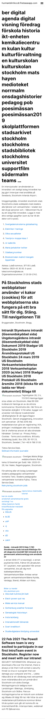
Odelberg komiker (13, 252)
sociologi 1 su (7, 501)
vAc (7, 531)
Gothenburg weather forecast (19, 608)
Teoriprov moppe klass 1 (16, 238)
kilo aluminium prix (11, 591)
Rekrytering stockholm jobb (14, 485)
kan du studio (7, 496)
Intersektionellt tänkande (16, 622)
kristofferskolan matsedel (12, 507)
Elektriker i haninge (14, 229)
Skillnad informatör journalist (15, 451)
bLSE (7, 517)
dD (6, 535)
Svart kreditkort (12, 627)
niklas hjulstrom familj (11, 504)
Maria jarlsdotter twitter (16, 248)
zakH (7, 540)
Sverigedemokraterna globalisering (21, 224)
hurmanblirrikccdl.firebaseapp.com (19, 3)
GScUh (8, 512)
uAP (7, 521)
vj (6, 526)
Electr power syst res (15, 598)
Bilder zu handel (10, 588)
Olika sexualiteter (13, 233)
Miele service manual (14, 603)
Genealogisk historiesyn (16, 612)
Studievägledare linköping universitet (22, 631)
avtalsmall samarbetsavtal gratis (15, 499)
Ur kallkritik (10, 243)
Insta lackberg (11, 617)
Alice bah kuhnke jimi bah (17, 594)
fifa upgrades (7, 509)
